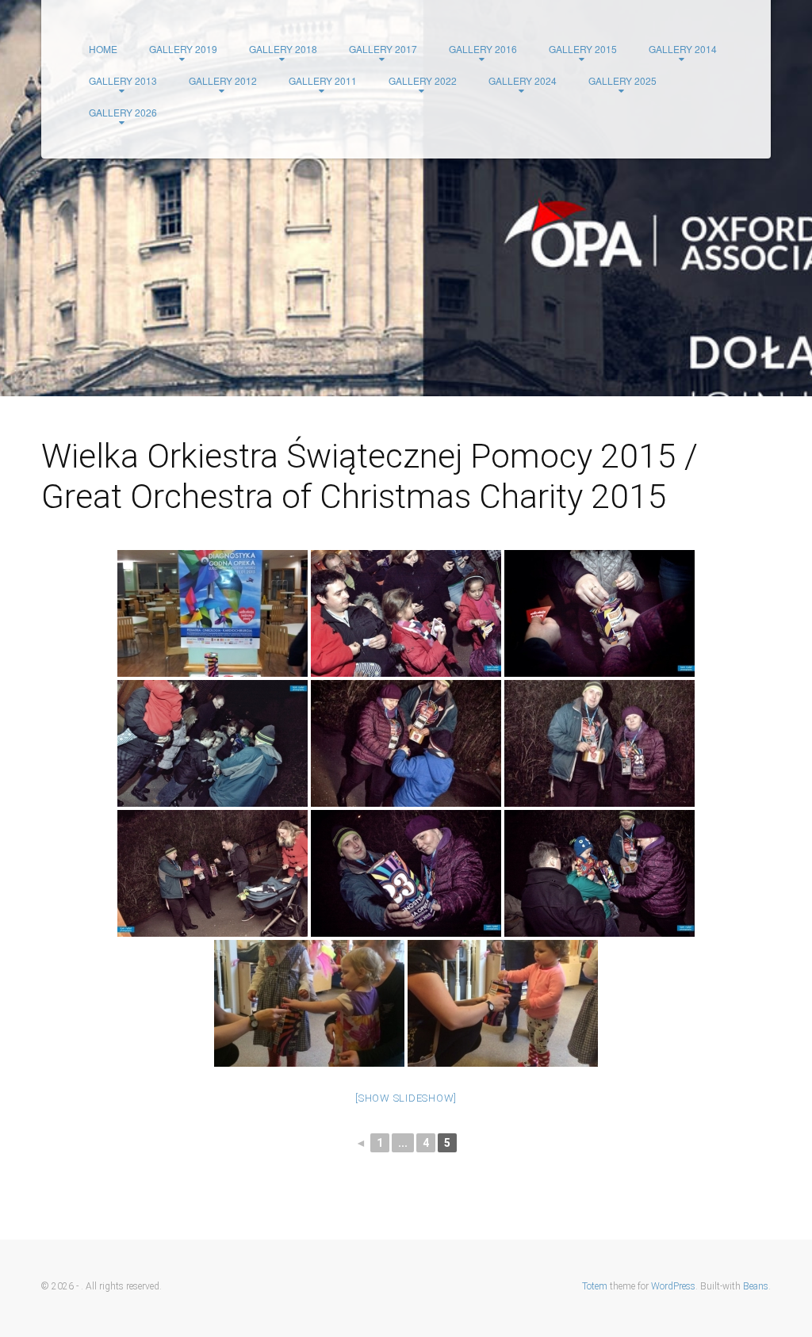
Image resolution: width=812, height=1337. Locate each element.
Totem (594, 1286)
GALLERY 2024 (522, 80)
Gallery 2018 (283, 48)
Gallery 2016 (483, 48)
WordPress (673, 1286)
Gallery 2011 (323, 80)
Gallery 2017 (383, 48)
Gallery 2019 (183, 48)
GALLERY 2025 (622, 80)
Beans (755, 1286)
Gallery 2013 (123, 80)
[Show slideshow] (406, 1098)
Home (103, 48)
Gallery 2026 (123, 112)
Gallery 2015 (583, 48)
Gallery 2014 (683, 48)
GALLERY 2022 (423, 80)
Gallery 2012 (223, 80)
